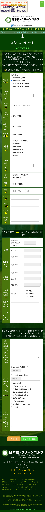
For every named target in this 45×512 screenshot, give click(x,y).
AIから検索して (19, 383)
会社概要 (23, 482)
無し (20, 116)
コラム (18, 490)
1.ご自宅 (5, 249)
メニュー (42, 4)
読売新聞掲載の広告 (20, 395)
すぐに (15, 175)
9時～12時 (29, 293)
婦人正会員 (17, 146)
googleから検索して (21, 375)
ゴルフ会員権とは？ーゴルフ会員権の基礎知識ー (22, 479)
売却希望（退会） (19, 80)
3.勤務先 (5, 278)
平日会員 (24, 140)
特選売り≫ (22, 5)
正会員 (15, 140)
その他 (15, 155)
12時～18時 (30, 296)
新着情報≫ (5, 5)
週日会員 (18, 143)
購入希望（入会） (19, 77)
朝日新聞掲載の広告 (20, 392)
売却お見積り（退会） (21, 86)
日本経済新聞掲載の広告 (22, 389)
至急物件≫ (13, 5)
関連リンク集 (32, 484)
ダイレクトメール (19, 386)
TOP (3, 479)
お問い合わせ (34, 482)
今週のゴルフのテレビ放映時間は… (13, 7)
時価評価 (4, 482)
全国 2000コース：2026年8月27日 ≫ (14, 2)
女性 (20, 184)
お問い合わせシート (19, 484)
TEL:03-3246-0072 (22, 470)
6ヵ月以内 (17, 178)
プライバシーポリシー (8, 487)
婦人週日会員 (19, 152)
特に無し (29, 291)
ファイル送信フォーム (30, 490)
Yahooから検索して (20, 367)
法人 (20, 134)
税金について (5, 484)
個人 (14, 134)
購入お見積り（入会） (21, 83)
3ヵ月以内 (24, 175)
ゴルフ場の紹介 (19, 401)
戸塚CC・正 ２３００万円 (20, 29)
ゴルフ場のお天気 (7, 490)
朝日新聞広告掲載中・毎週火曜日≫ (13, 11)
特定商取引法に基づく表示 (25, 487)
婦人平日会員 (18, 149)
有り (14, 116)
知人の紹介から (19, 398)
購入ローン (14, 482)
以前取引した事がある (21, 404)
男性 (14, 184)
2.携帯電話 (5, 263)
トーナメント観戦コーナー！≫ (12, 9)
